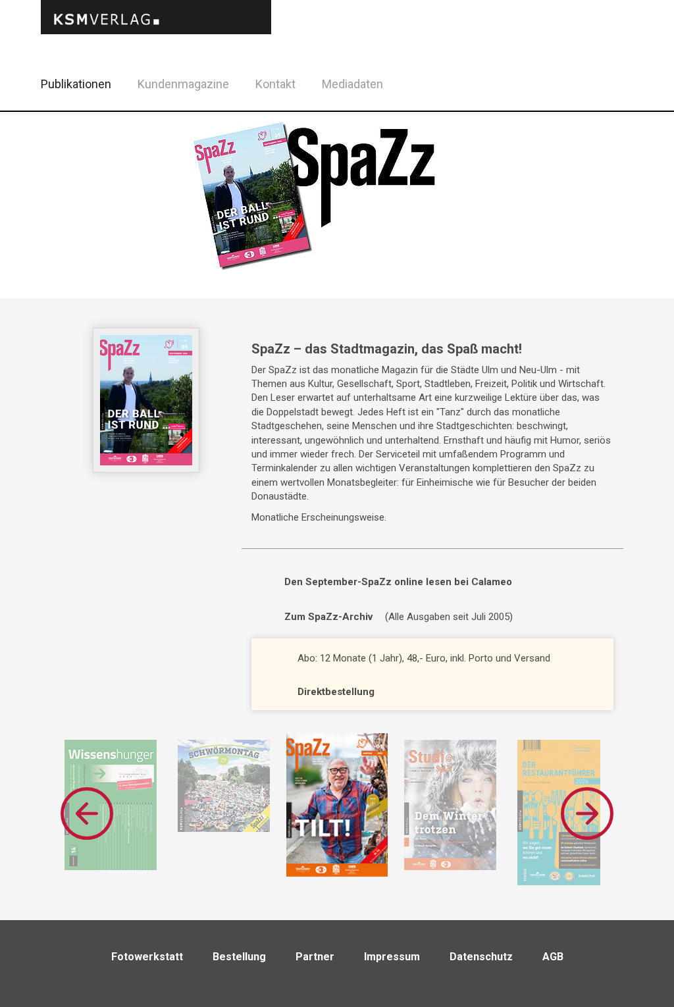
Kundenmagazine (183, 84)
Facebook (601, 81)
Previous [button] (87, 813)
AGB (552, 956)
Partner (315, 956)
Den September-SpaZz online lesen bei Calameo (398, 582)
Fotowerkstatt (147, 956)
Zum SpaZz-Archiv (328, 617)
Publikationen (76, 84)
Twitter (634, 101)
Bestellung (239, 956)
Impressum (392, 956)
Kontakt (275, 84)
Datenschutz (481, 956)
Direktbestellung (336, 692)
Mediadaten (352, 84)
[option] (336, 805)
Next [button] (587, 813)
